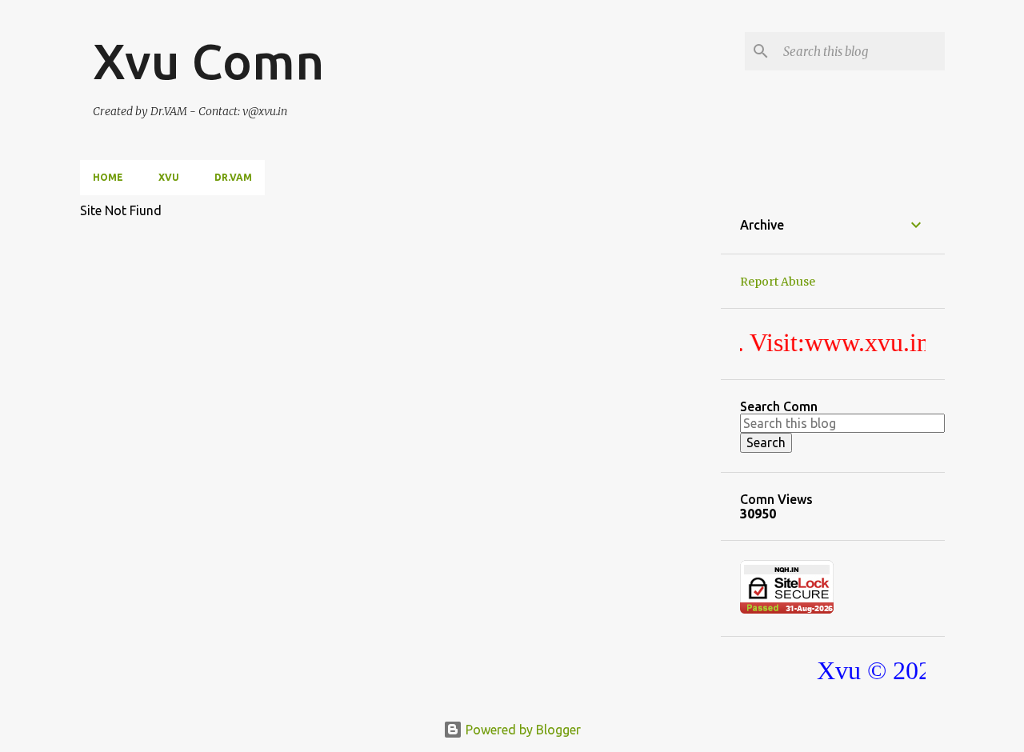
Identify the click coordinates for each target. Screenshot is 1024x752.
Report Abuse (777, 281)
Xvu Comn (208, 61)
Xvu (168, 177)
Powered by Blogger (521, 729)
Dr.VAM (233, 177)
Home (108, 177)
